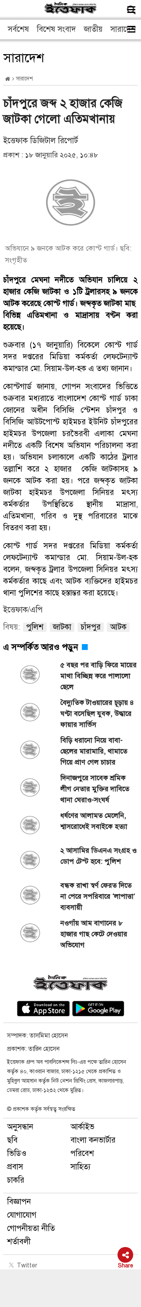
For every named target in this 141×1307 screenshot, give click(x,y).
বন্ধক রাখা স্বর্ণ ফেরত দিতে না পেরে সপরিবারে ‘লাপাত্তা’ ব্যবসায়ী (97, 896)
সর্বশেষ (18, 29)
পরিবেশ (82, 1153)
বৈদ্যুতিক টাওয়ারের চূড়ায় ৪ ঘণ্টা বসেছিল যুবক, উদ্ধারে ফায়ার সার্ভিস (97, 713)
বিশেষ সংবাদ (56, 29)
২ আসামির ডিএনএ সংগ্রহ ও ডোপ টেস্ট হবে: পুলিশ (98, 856)
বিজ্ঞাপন (19, 1202)
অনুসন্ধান (20, 1127)
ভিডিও (17, 1153)
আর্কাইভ (82, 1127)
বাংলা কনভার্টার (93, 1140)
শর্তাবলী (19, 1242)
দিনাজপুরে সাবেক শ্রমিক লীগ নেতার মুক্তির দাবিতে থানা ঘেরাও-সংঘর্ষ (94, 789)
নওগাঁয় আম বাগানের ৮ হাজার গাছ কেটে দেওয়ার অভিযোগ (93, 934)
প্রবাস (15, 1167)
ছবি (12, 1140)
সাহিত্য (80, 1167)
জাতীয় (93, 29)
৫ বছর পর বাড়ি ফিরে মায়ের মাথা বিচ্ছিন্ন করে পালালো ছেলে (98, 676)
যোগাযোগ (21, 1215)
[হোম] (7, 79)
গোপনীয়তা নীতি (31, 1228)
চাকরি (15, 1180)
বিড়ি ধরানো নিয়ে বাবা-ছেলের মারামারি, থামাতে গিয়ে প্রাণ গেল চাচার (93, 751)
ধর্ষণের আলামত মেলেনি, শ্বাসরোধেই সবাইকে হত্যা (93, 821)
